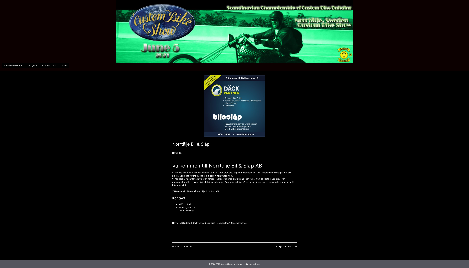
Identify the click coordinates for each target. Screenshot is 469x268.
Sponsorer (45, 65)
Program (33, 65)
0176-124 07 (184, 204)
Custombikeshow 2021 (14, 65)
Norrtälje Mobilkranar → (285, 246)
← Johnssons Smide (182, 246)
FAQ (55, 65)
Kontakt (64, 65)
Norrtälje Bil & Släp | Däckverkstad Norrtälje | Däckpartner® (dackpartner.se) (209, 223)
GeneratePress (253, 264)
